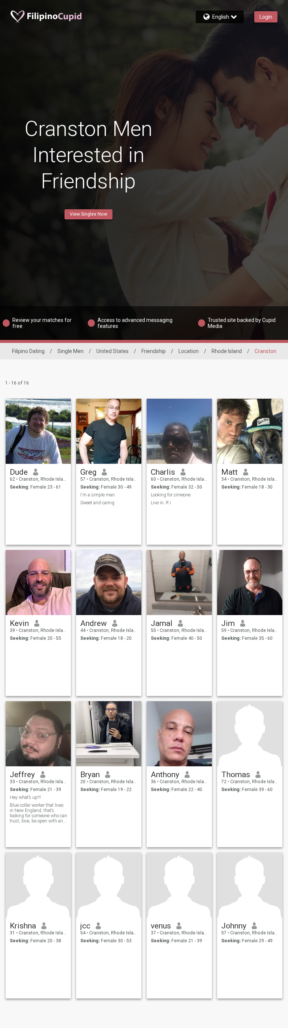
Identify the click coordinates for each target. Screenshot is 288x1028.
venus (161, 925)
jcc (85, 925)
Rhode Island (227, 351)
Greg (88, 472)
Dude (19, 472)
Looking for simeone (170, 495)
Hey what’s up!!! (25, 797)
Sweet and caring (97, 502)
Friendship (153, 351)
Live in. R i (161, 502)
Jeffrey (22, 774)
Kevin (19, 623)
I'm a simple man (97, 495)
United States (112, 351)
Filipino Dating (28, 351)
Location (188, 351)
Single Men (70, 351)
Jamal (161, 623)
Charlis (163, 472)
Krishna (23, 925)
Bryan (90, 774)
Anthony (165, 774)
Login (266, 17)
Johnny (233, 925)
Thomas (235, 774)
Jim (228, 623)
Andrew (93, 623)
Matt (229, 472)
